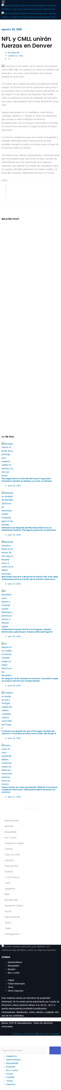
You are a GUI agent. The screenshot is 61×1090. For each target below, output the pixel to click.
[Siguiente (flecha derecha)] (55, 545)
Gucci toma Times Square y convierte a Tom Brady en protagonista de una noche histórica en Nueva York (30, 273)
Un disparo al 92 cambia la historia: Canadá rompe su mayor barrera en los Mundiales (30, 679)
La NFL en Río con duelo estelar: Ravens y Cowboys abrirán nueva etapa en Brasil (28, 406)
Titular (8, 928)
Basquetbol (13, 965)
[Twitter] (8, 188)
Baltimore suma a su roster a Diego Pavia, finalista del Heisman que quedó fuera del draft (28, 373)
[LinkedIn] (8, 191)
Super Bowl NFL (12, 917)
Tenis (10, 987)
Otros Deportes (15, 990)
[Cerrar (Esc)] (50, 3)
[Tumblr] (8, 194)
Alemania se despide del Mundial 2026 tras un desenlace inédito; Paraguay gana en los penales (29, 529)
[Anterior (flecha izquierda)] (5, 545)
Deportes (9, 860)
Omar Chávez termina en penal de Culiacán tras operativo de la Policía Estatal (30, 240)
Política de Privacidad (48, 1033)
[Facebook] (8, 185)
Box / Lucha (10, 837)
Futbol (11, 980)
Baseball (9, 826)
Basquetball (10, 832)
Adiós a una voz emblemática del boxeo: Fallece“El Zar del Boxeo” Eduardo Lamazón (30, 340)
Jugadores (10, 888)
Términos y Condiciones (24, 1033)
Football (9, 871)
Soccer (8, 911)
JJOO (7, 883)
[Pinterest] (8, 197)
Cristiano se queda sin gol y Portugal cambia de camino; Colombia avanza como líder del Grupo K (29, 732)
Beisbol (11, 969)
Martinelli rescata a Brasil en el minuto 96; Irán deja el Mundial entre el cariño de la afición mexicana (30, 578)
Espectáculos (11, 866)
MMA (7, 894)
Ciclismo (9, 849)
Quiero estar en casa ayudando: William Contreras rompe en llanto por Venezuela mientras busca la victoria (29, 790)
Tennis (8, 922)
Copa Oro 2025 (12, 854)
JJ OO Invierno (12, 877)
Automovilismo (12, 820)
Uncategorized (12, 934)
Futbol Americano (16, 983)
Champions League (14, 843)
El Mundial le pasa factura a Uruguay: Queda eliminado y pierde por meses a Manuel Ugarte (27, 630)
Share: (5, 180)
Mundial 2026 (11, 900)
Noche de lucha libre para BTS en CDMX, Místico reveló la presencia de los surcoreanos (27, 307)
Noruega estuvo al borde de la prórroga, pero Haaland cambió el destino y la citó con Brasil (27, 480)
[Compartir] (43, 3)
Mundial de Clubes (14, 905)
